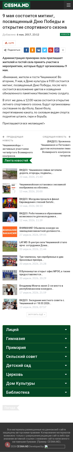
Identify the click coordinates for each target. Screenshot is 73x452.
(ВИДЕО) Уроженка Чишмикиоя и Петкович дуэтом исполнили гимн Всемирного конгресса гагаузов (55, 148)
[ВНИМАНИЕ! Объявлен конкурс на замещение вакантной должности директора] (10, 231)
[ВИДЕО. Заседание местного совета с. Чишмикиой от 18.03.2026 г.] (10, 304)
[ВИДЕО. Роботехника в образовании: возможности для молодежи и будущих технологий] (10, 217)
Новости (65, 34)
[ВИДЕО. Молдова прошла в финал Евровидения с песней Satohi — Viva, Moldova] (10, 203)
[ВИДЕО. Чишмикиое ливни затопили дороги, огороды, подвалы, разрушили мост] (10, 173)
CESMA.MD (23, 446)
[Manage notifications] (7, 444)
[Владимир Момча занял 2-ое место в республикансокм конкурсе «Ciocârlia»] (10, 289)
